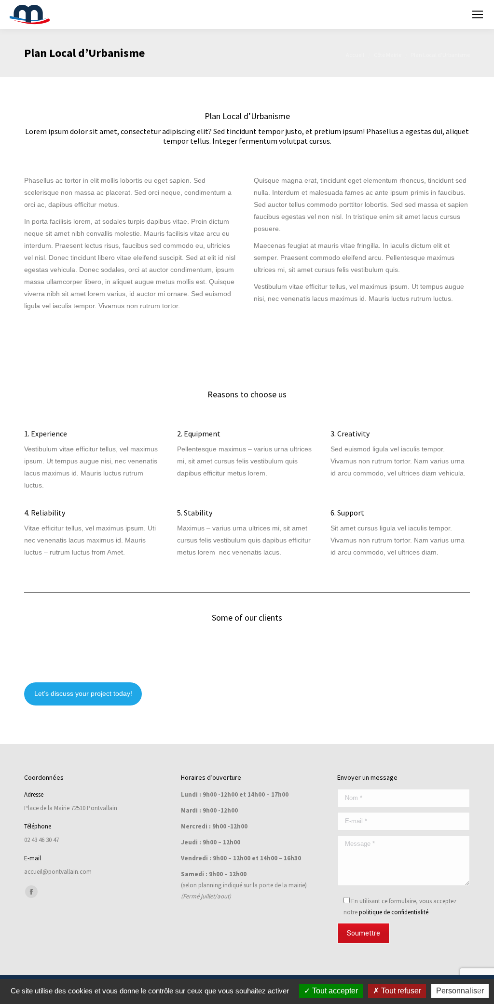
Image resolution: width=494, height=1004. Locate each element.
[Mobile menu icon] (477, 14)
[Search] (452, 14)
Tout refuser (400, 991)
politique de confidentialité (393, 912)
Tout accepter (334, 991)
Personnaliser (460, 991)
